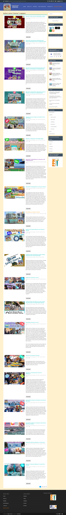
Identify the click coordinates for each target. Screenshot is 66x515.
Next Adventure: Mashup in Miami (33, 212)
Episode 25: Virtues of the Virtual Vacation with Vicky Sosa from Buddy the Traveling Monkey (35, 68)
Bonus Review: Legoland (53, 106)
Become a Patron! (56, 20)
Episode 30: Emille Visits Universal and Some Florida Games (56, 79)
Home (24, 6)
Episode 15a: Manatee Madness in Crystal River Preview (35, 465)
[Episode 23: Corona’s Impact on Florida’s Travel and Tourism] (14, 123)
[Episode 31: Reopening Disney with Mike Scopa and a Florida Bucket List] (50, 74)
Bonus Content (53, 117)
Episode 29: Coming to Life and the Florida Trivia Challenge (56, 84)
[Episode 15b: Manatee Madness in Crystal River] (14, 448)
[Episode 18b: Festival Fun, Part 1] (14, 328)
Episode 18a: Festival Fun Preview (32, 355)
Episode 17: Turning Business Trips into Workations (34, 373)
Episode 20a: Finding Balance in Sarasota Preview (36, 186)
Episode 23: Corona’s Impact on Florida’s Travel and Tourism (35, 118)
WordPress (19, 513)
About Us (29, 6)
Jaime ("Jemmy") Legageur (32, 17)
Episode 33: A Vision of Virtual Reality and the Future (17, 1)
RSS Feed (50, 151)
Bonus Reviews (51, 112)
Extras (41, 257)
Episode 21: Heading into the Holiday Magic (34, 138)
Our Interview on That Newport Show (54, 101)
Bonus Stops (53, 119)
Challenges (52, 121)
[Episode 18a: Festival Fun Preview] (14, 361)
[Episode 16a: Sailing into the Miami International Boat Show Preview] (14, 428)
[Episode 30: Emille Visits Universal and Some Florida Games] (50, 79)
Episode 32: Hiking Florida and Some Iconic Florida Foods (56, 69)
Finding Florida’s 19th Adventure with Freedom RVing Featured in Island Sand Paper (35, 255)
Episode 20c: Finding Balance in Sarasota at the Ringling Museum (35, 160)
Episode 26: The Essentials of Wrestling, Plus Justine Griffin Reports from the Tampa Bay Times (36, 41)
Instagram (51, 146)
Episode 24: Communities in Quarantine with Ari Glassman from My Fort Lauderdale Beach (36, 92)
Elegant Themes (10, 513)
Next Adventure (42, 6)
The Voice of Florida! (55, 158)
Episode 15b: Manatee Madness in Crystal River (35, 442)
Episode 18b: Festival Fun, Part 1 (32, 322)
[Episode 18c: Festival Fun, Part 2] (14, 283)
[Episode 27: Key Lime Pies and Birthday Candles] (14, 22)
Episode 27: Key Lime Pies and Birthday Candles (35, 16)
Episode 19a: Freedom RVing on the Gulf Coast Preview (35, 230)
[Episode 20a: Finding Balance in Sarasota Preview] (14, 192)
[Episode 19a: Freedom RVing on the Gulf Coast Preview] (14, 235)
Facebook (51, 141)
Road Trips (44, 323)
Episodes (35, 6)
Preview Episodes (54, 126)
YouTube (50, 148)
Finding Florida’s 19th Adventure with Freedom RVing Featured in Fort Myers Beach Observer (35, 302)
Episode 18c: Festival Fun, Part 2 (32, 277)
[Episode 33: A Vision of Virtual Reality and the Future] (50, 63)
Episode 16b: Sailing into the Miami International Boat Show (36, 401)
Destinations (42, 161)
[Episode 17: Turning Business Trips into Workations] (14, 378)
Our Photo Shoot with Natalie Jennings (54, 104)
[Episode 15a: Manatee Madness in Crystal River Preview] (14, 470)
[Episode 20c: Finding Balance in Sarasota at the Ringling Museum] (14, 165)
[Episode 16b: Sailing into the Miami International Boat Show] (14, 406)
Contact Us (50, 6)
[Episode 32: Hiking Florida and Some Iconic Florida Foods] (50, 69)
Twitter (24, 498)
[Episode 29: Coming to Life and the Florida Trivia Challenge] (50, 84)
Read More (28, 37)
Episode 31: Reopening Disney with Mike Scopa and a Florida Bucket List (57, 74)
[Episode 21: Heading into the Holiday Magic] (14, 144)
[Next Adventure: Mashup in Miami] (14, 218)
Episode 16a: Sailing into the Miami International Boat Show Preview (36, 423)
